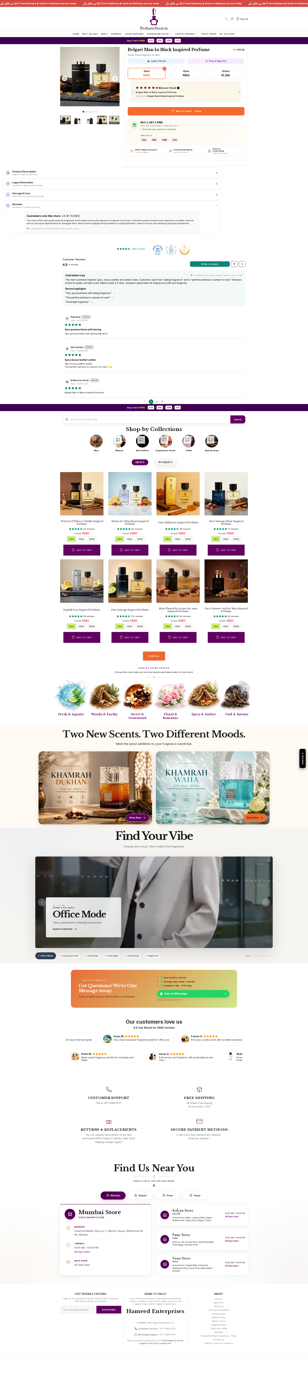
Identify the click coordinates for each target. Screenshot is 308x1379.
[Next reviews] (239, 92)
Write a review (209, 264)
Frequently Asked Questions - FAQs (218, 1336)
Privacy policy (219, 1313)
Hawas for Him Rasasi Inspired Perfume (130, 522)
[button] (186, 92)
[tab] (45, 955)
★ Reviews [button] (302, 758)
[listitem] (96, 443)
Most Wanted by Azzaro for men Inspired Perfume (178, 610)
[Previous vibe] (42, 902)
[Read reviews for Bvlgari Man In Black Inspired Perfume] (238, 49)
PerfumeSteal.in (154, 19)
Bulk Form (218, 1302)
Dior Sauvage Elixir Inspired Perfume (226, 522)
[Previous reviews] (133, 92)
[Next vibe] (266, 902)
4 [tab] (93, 112)
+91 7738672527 (167, 1328)
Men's (140, 462)
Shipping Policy (218, 1324)
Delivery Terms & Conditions (219, 1343)
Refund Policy (219, 1317)
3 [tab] (90, 112)
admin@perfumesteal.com (160, 1322)
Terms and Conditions (219, 1310)
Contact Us (218, 1339)
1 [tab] (83, 112)
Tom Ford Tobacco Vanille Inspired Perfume (82, 522)
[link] (154, 902)
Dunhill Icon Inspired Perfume (81, 610)
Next (61, 108)
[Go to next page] (163, 401)
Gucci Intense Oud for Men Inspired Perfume (226, 610)
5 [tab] (96, 112)
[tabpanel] (90, 76)
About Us (218, 1306)
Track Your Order (218, 1328)
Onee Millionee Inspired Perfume (178, 522)
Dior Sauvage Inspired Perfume (130, 610)
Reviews (218, 1332)
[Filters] (234, 264)
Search (238, 419)
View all (154, 656)
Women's (165, 462)
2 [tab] (86, 112)
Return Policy (218, 1321)
